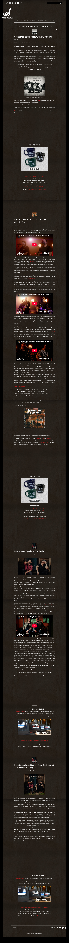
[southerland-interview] (34, 546)
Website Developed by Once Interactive (34, 933)
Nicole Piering (40, 224)
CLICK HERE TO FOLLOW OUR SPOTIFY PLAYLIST (34, 186)
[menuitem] (16, 21)
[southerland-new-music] (34, 760)
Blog (22, 42)
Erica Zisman (34, 42)
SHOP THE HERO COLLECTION (34, 709)
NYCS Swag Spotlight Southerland (30, 551)
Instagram (38, 104)
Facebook (48, 104)
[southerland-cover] (34, 214)
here (39, 100)
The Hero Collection (20, 711)
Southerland (32, 261)
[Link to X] (10, 3)
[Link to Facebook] (13, 3)
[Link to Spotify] (18, 3)
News (29, 42)
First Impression (26, 224)
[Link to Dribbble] (21, 3)
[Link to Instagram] (7, 3)
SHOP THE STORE (34, 145)
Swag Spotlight (31, 554)
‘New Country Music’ (43, 442)
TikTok (35, 189)
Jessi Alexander (31, 278)
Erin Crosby (37, 554)
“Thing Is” (16, 638)
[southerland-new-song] (34, 31)
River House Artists (49, 604)
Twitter (42, 104)
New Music (26, 42)
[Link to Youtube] (15, 3)
